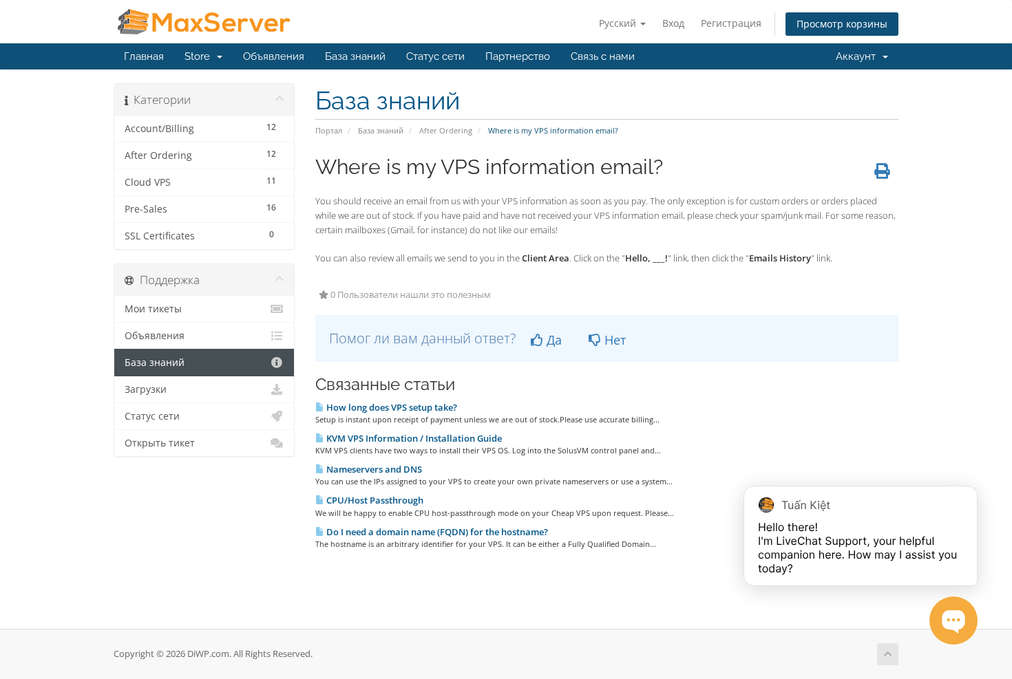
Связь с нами (603, 56)
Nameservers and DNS (373, 469)
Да (552, 340)
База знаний (355, 56)
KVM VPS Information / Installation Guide (413, 438)
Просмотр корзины (842, 23)
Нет (613, 340)
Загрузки (146, 389)
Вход (673, 23)
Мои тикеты (153, 309)
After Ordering (445, 130)
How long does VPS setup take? (390, 407)
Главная (144, 56)
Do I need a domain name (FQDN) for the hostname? (436, 532)
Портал (328, 130)
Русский (619, 23)
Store (200, 56)
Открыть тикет (160, 443)
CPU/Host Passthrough (373, 500)
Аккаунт (858, 56)
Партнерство (517, 56)
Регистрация (731, 23)
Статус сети (435, 56)
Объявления (273, 56)
